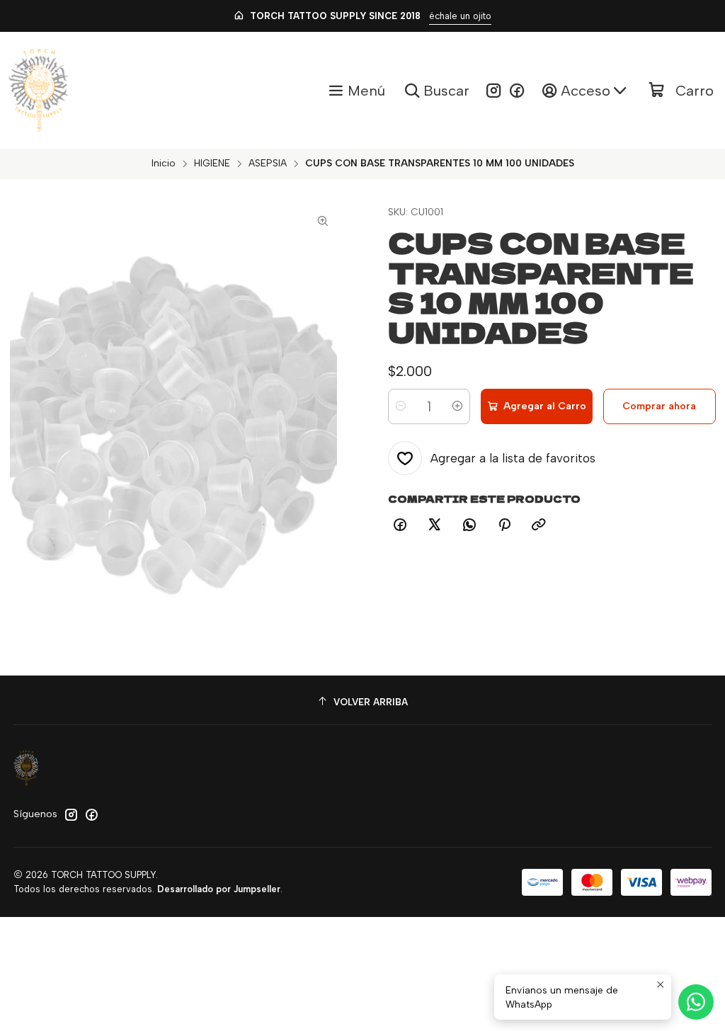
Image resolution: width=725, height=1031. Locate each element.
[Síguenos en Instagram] (493, 90)
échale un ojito (460, 16)
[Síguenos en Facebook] (516, 90)
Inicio (164, 164)
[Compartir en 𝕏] (435, 525)
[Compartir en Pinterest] (504, 525)
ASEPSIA (268, 164)
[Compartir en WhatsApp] (469, 525)
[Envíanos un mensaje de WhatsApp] (696, 1002)
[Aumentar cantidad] (457, 406)
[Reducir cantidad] (401, 406)
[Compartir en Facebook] (400, 525)
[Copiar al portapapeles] (539, 525)
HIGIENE (212, 164)
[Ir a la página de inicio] (38, 90)
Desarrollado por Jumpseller (218, 889)
